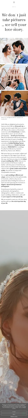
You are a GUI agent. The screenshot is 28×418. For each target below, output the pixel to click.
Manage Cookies (14, 416)
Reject (14, 414)
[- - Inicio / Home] (14, 5)
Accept (14, 411)
